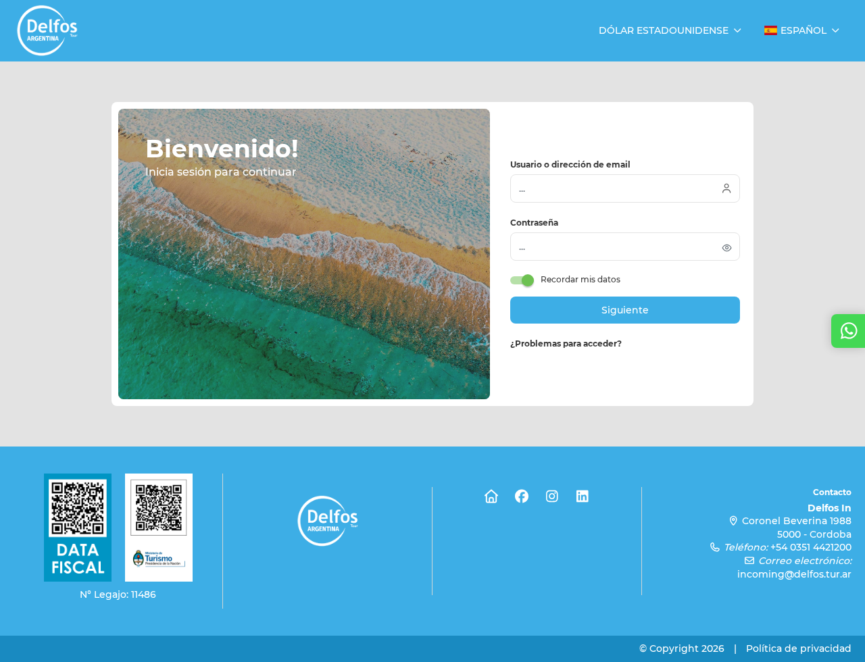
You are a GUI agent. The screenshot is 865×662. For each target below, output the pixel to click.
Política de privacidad (798, 648)
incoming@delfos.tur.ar (794, 574)
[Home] (491, 496)
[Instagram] (552, 496)
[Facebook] (522, 496)
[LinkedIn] (582, 496)
